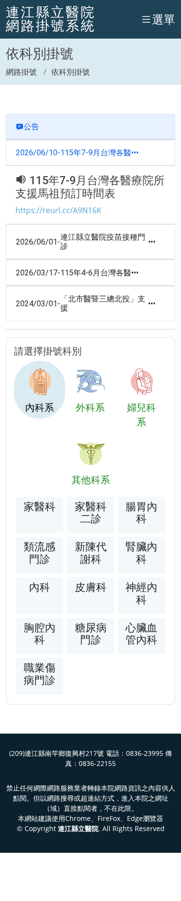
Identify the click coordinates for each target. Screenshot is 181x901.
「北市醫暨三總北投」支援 (102, 303)
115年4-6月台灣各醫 (95, 272)
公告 (31, 126)
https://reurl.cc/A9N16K (58, 210)
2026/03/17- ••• (77, 272)
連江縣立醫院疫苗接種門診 (102, 241)
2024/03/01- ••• (85, 303)
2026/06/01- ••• (85, 241)
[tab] (39, 390)
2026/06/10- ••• (77, 152)
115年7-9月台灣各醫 (95, 152)
